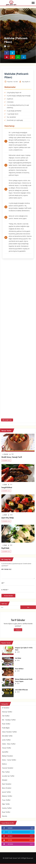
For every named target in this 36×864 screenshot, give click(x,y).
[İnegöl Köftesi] (18, 473)
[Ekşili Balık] (18, 534)
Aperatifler (5, 752)
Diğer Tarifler (6, 804)
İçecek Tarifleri (6, 792)
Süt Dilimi (18, 658)
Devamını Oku (6, 460)
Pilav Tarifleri (6, 772)
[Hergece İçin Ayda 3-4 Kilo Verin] (8, 650)
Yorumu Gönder (8, 595)
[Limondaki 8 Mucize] (8, 692)
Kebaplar (4, 780)
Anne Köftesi (19, 668)
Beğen (32, 828)
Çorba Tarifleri (6, 740)
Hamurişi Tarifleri (7, 712)
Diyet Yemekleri (6, 784)
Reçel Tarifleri (6, 812)
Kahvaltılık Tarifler (7, 736)
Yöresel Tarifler (6, 748)
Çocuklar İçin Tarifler (8, 776)
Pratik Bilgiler (6, 728)
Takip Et (32, 832)
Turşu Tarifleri (6, 800)
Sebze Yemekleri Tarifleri (9, 732)
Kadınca (4, 764)
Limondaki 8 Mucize (21, 689)
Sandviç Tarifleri (7, 808)
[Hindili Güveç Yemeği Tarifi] (18, 443)
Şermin (6, 454)
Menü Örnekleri (6, 788)
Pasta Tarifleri (6, 724)
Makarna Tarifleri (7, 796)
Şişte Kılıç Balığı (7, 517)
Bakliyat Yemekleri (7, 756)
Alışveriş (4, 816)
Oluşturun (18, 629)
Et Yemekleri (5, 708)
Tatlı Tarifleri (5, 716)
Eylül (8, 46)
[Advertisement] (18, 338)
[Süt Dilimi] (8, 661)
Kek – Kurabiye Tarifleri (9, 720)
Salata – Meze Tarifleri (8, 744)
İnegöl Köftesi (6, 487)
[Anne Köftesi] (8, 671)
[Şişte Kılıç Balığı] (18, 503)
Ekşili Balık (5, 548)
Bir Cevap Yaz (7, 420)
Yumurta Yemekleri (7, 768)
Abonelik (31, 840)
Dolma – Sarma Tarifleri (9, 760)
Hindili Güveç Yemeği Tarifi (11, 457)
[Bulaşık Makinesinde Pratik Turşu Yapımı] (8, 682)
